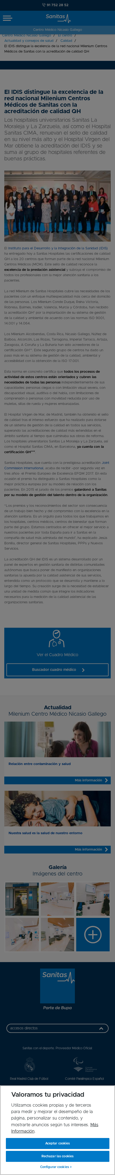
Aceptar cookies (57, 1143)
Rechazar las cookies (57, 1156)
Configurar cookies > (56, 1167)
